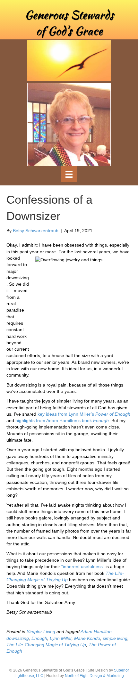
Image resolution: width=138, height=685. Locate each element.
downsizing (17, 638)
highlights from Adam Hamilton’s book (62, 420)
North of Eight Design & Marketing (94, 675)
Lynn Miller (61, 638)
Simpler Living (41, 631)
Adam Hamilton (96, 631)
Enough (39, 638)
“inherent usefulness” (82, 566)
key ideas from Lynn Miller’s (84, 414)
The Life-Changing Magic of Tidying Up (46, 644)
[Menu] (69, 174)
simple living (115, 638)
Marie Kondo (87, 638)
